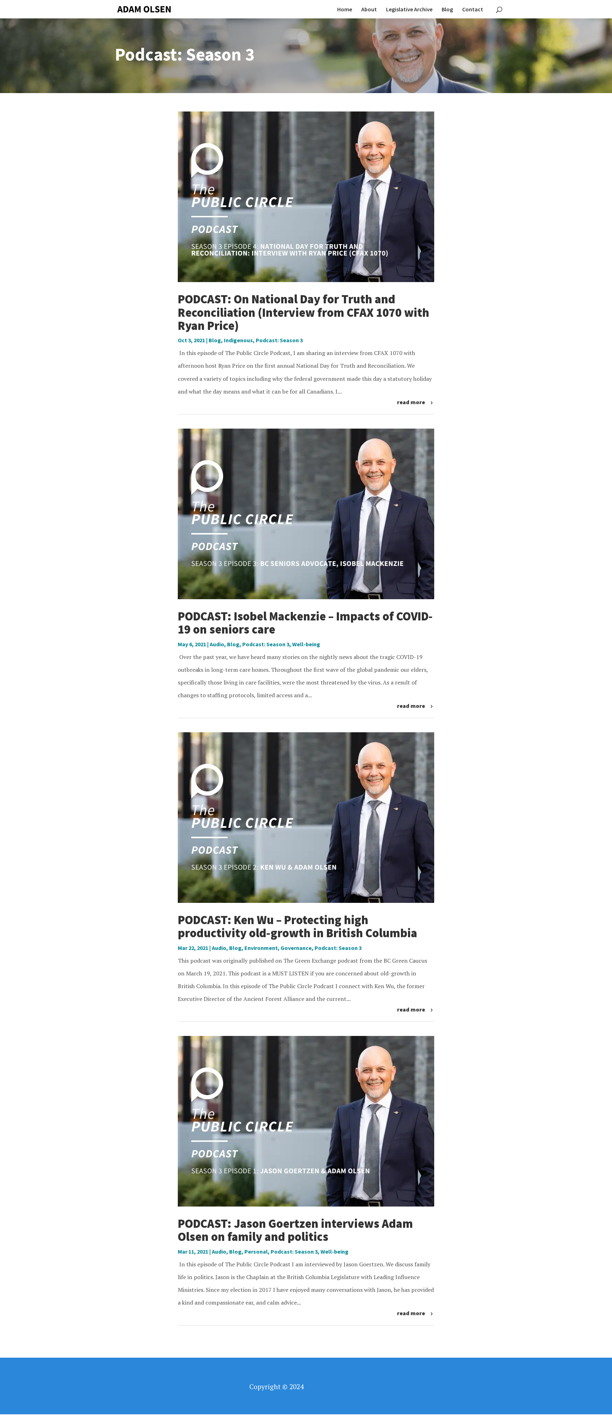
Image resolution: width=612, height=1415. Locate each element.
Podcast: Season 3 (279, 340)
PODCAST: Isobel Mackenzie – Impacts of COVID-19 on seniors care (305, 623)
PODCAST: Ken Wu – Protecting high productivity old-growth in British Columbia (297, 926)
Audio (217, 644)
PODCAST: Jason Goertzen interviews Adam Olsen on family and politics (295, 1230)
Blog (447, 10)
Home (344, 10)
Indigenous (238, 340)
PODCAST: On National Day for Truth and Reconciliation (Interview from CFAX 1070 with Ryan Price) (303, 312)
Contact (472, 10)
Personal (256, 1251)
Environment (261, 947)
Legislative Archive (409, 10)
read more (411, 402)
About (369, 10)
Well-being (306, 644)
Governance (296, 947)
